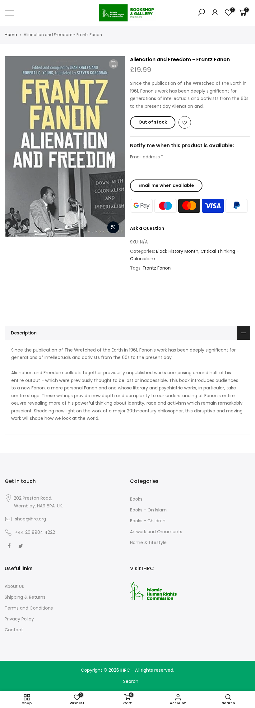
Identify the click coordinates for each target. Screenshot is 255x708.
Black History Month (177, 251)
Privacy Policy (19, 619)
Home (11, 35)
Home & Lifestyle (148, 542)
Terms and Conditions (29, 608)
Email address (146, 157)
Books (136, 499)
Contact (14, 630)
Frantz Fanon (157, 268)
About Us (14, 586)
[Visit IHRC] (153, 591)
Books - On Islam (148, 510)
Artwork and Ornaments (156, 532)
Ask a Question (147, 228)
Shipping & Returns (25, 597)
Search (130, 681)
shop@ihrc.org (30, 519)
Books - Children (147, 521)
